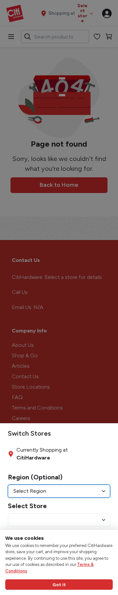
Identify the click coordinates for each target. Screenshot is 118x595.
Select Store (27, 506)
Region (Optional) (35, 477)
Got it (59, 584)
